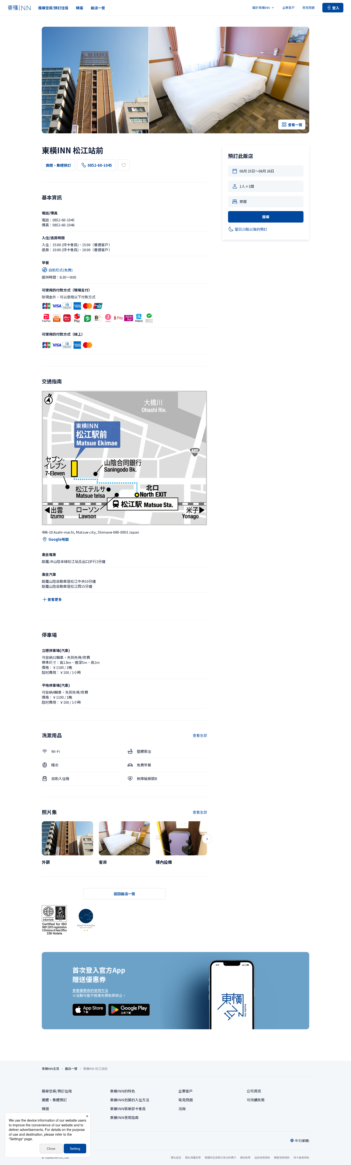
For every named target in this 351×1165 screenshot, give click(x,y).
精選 (79, 7)
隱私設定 (176, 1157)
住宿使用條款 (262, 1157)
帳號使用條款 (282, 1157)
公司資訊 (254, 1090)
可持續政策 (256, 1099)
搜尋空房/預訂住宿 (53, 7)
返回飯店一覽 (124, 893)
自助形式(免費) (60, 269)
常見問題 (308, 7)
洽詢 (182, 1108)
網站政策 (245, 1157)
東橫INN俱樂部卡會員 (128, 1108)
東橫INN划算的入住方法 (129, 1099)
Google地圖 (58, 539)
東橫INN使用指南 (124, 1117)
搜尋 (265, 216)
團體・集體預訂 (58, 165)
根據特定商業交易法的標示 (220, 1157)
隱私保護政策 (193, 1157)
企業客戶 (288, 7)
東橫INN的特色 (122, 1090)
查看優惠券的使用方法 (90, 990)
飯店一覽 (98, 7)
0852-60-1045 (100, 165)
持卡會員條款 (301, 1157)
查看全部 (200, 735)
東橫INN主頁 (50, 1068)
